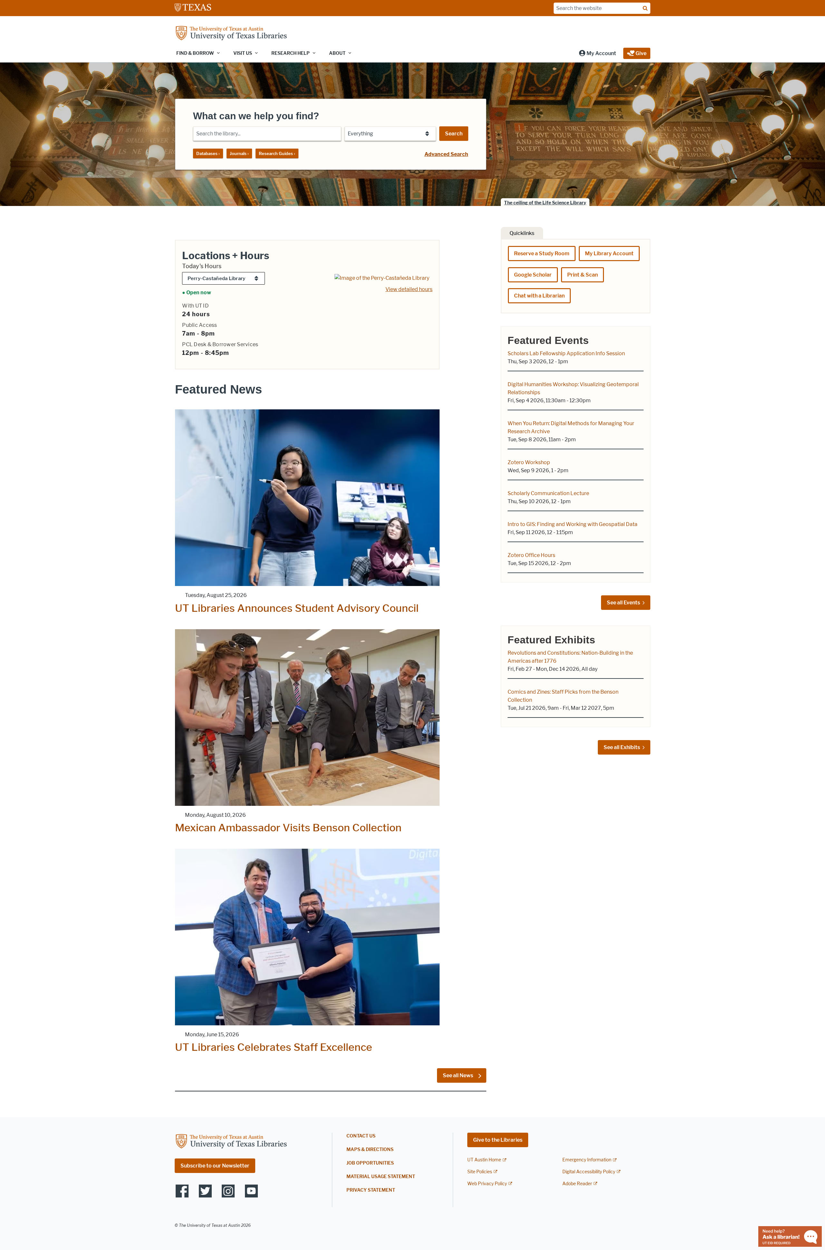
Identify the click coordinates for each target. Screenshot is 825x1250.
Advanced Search (446, 154)
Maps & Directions (369, 1149)
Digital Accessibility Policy (588, 1172)
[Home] (231, 34)
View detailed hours (408, 289)
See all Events (623, 603)
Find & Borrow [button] (195, 53)
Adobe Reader (577, 1184)
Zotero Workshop (529, 462)
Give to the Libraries (497, 1140)
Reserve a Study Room (541, 253)
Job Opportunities (370, 1163)
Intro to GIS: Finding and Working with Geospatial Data (572, 524)
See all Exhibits (622, 747)
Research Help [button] (290, 53)
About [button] (337, 53)
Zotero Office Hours (531, 555)
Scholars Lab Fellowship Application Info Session (566, 353)
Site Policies (479, 1172)
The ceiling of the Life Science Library (545, 203)
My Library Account (609, 253)
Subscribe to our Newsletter (214, 1166)
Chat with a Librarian (539, 296)
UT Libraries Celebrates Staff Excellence (273, 1047)
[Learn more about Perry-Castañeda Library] (381, 278)
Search (453, 134)
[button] (597, 53)
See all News (458, 1075)
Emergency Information (586, 1160)
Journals (239, 153)
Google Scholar (533, 275)
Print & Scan (582, 275)
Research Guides (277, 153)
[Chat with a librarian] (790, 1236)
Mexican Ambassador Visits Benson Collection (288, 827)
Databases (208, 153)
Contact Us (360, 1136)
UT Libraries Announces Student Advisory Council (297, 608)
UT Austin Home (484, 1160)
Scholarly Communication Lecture (548, 493)
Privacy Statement (370, 1190)
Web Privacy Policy (487, 1184)
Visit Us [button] (242, 53)
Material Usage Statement (380, 1176)
